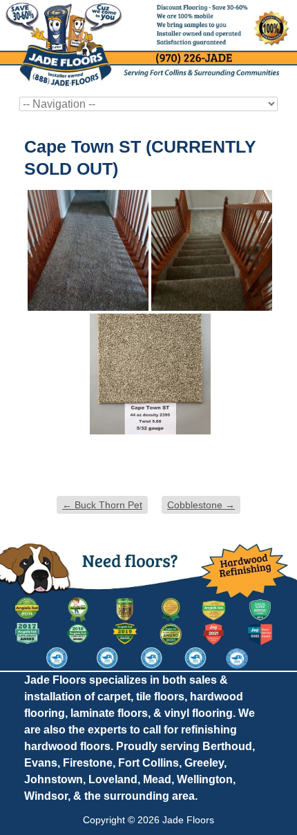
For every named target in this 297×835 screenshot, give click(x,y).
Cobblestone (201, 504)
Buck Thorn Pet (102, 504)
